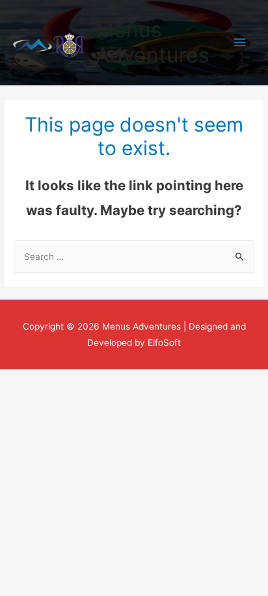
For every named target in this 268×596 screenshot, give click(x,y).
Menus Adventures (152, 42)
